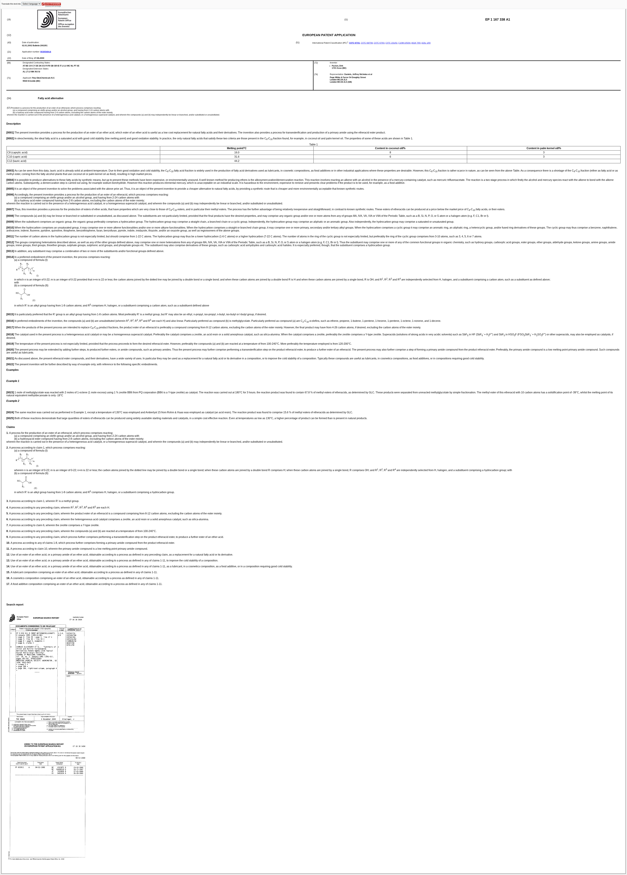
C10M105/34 (404, 43)
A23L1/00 (426, 43)
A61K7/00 (416, 43)
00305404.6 (45, 52)
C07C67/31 (354, 43)
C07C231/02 (391, 43)
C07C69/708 (367, 43)
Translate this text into (11, 4)
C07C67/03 (379, 43)
